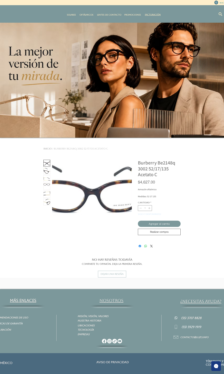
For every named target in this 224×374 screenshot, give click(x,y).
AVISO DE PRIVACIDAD (112, 362)
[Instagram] (109, 341)
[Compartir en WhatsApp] (146, 246)
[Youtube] (119, 341)
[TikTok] (114, 341)
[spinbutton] (145, 208)
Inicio (47, 148)
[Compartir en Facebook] (140, 246)
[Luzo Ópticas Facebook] (104, 341)
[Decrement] (140, 208)
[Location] (216, 2)
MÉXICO (6, 363)
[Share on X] (151, 246)
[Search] (220, 14)
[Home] (176, 318)
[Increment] (149, 208)
